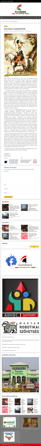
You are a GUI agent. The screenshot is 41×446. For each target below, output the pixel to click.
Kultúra (10, 400)
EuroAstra (5, 26)
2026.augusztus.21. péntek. (15, 216)
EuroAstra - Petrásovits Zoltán (10, 31)
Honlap (5, 192)
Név (5, 184)
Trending (32, 233)
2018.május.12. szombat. (20, 31)
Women (35, 233)
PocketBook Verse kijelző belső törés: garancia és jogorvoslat (33, 209)
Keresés (4, 243)
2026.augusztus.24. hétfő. (34, 238)
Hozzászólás (6, 171)
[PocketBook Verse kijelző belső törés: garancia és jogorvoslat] (24, 207)
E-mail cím (6, 188)
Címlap (37, 204)
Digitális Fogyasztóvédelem (33, 205)
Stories (30, 233)
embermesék (8, 155)
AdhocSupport (31, 204)
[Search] (39, 18)
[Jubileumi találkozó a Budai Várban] (5, 215)
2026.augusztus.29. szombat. (15, 229)
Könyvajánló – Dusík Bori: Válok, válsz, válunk (33, 235)
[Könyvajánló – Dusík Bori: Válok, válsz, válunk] (24, 236)
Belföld (34, 204)
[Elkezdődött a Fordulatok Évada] (5, 228)
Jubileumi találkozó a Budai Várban (14, 215)
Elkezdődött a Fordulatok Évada (13, 228)
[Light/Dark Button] (37, 17)
